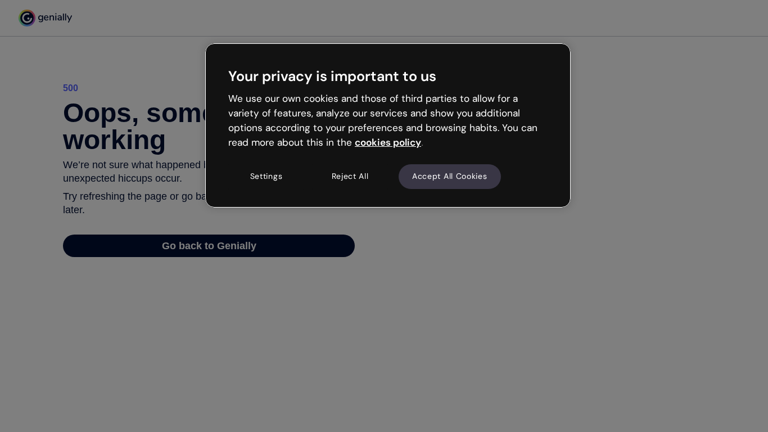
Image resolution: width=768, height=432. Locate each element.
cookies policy (388, 142)
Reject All (350, 176)
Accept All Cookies (449, 176)
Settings (266, 176)
